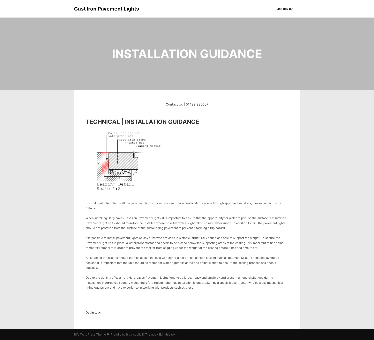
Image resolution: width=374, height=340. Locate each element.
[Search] (269, 8)
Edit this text (286, 8)
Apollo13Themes (144, 334)
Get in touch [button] (94, 312)
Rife (76, 334)
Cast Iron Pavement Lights (93, 9)
